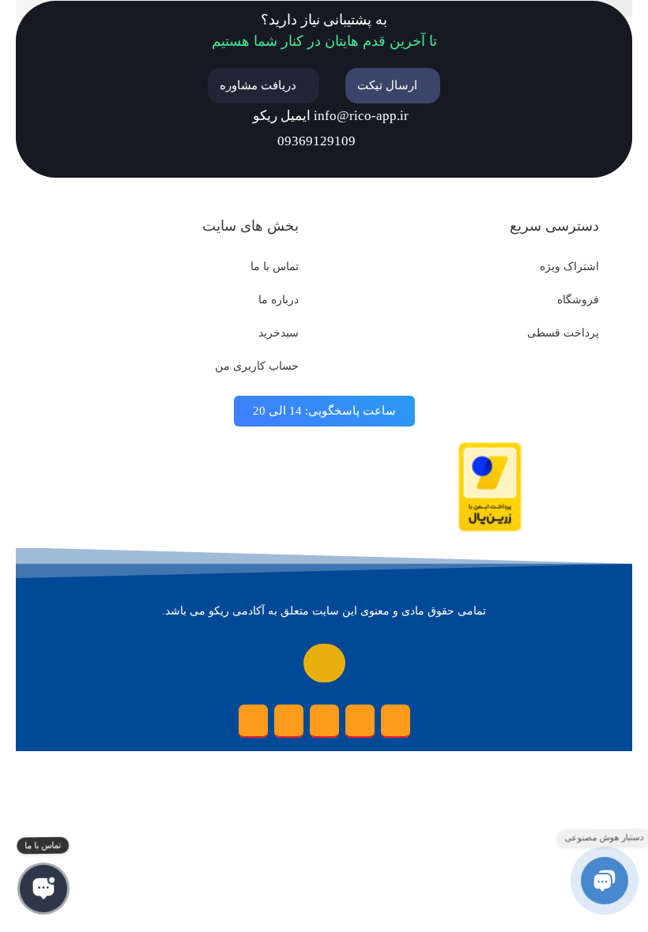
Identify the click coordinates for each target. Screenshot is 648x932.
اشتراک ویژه (569, 266)
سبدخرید (278, 333)
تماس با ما (275, 266)
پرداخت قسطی (563, 333)
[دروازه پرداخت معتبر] (490, 528)
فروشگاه (578, 300)
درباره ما (278, 300)
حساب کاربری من (257, 366)
